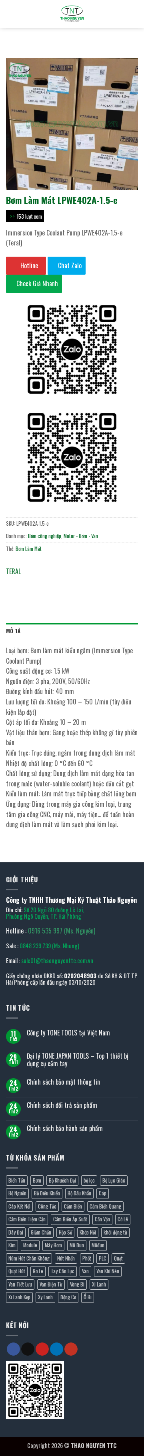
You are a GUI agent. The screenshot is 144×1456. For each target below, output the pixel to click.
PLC (102, 1258)
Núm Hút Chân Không (29, 1258)
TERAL (13, 571)
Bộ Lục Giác (113, 1180)
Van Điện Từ (51, 1284)
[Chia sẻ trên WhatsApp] (13, 583)
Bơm (37, 1180)
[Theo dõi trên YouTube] (71, 1349)
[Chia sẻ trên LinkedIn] (85, 583)
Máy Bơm (53, 1245)
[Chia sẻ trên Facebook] (27, 583)
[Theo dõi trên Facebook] (13, 1349)
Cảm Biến (73, 1206)
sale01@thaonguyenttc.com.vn (57, 960)
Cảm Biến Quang (105, 1206)
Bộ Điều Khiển (47, 1193)
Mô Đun (77, 1245)
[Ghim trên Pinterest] (71, 583)
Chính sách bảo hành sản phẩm (65, 1128)
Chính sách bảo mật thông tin (63, 1082)
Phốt (86, 1258)
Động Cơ (68, 1297)
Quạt (118, 1258)
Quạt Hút (16, 1271)
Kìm (12, 1245)
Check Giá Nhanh (36, 283)
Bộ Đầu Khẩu (79, 1193)
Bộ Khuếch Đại (62, 1180)
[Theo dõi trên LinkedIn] (56, 1349)
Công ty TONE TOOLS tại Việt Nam (68, 1033)
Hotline (28, 265)
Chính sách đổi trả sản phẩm (62, 1105)
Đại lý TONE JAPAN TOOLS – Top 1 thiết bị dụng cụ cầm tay (77, 1059)
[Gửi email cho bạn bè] (56, 583)
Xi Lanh (99, 1284)
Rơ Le (38, 1271)
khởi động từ (115, 1232)
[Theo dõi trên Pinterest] (42, 1349)
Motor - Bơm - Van (81, 536)
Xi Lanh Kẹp (19, 1297)
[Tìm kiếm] (9, 14)
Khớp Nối (88, 1232)
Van (85, 1271)
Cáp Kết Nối (19, 1206)
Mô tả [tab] (13, 631)
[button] (133, 14)
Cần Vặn (102, 1219)
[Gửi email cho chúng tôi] (27, 1349)
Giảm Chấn (41, 1232)
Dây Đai (15, 1232)
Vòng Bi (77, 1284)
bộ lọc (89, 1180)
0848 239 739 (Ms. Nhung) (49, 945)
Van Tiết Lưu (20, 1284)
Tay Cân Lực (62, 1271)
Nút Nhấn (66, 1258)
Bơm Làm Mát (29, 548)
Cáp (102, 1193)
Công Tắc (47, 1206)
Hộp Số (65, 1232)
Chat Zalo (69, 265)
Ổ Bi (88, 1297)
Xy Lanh (45, 1297)
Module (30, 1245)
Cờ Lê (123, 1219)
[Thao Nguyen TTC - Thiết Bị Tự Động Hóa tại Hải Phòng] (72, 14)
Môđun (98, 1245)
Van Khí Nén (107, 1271)
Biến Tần (16, 1180)
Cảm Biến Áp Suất (70, 1219)
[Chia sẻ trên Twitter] (42, 583)
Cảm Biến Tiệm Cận (27, 1219)
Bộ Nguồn (17, 1193)
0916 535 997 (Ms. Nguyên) (61, 930)
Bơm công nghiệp (44, 536)
